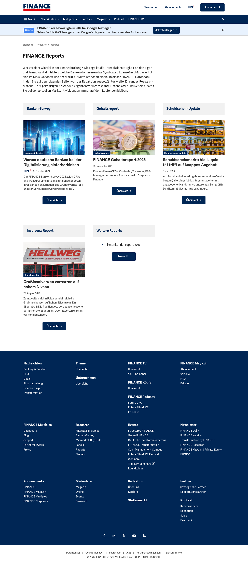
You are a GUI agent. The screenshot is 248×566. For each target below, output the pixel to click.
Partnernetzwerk (33, 445)
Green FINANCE (138, 435)
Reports (80, 449)
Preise (27, 449)
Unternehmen (86, 378)
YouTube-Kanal (137, 374)
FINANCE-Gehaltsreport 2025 (119, 159)
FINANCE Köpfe (139, 382)
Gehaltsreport (101, 153)
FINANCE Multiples (37, 425)
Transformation (32, 275)
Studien (80, 454)
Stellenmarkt (137, 500)
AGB (128, 552)
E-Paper (185, 383)
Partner (185, 481)
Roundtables (135, 468)
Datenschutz (73, 552)
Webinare (134, 459)
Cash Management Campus (145, 449)
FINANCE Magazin (194, 363)
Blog (26, 435)
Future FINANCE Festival (143, 454)
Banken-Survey (85, 435)
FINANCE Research (192, 445)
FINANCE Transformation (143, 445)
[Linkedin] (114, 536)
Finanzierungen (32, 388)
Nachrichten (32, 363)
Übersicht (53, 200)
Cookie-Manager (94, 552)
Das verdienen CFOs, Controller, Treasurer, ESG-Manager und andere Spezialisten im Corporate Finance (122, 175)
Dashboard (30, 430)
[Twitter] (124, 536)
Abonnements (173, 7)
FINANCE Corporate (35, 501)
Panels (80, 445)
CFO (26, 374)
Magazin (81, 487)
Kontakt (186, 500)
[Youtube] (134, 536)
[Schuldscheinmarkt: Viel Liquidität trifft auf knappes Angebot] (194, 137)
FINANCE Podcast (141, 397)
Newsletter (150, 7)
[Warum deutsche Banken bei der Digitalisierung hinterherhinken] (54, 137)
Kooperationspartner (193, 492)
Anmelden (211, 7)
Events (133, 425)
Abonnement (188, 369)
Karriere (133, 492)
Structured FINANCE (141, 430)
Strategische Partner (193, 487)
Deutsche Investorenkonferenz (147, 440)
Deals (27, 378)
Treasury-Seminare (140, 464)
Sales (183, 515)
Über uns (133, 487)
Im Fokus (133, 412)
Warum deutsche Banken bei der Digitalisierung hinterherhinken (52, 162)
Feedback (186, 520)
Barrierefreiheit (174, 552)
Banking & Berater (34, 153)
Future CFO (135, 402)
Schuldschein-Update (175, 153)
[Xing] (104, 536)
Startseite (28, 44)
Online (80, 492)
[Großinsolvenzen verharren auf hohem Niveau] (54, 259)
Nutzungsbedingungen (148, 552)
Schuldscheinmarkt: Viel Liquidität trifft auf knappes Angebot (192, 162)
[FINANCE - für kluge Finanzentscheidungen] (191, 6)
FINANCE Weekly (191, 435)
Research (42, 44)
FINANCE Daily (189, 430)
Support (28, 440)
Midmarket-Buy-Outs (88, 440)
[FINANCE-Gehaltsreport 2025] (124, 137)
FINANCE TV (137, 363)
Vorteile (185, 374)
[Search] (223, 19)
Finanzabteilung (33, 383)
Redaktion (135, 481)
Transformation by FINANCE (197, 440)
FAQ (183, 378)
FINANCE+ (30, 487)
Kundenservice (189, 506)
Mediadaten (84, 481)
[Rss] (144, 536)
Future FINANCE (138, 407)
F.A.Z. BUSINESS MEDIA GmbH (143, 557)
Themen (81, 363)
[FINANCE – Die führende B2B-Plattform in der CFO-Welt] (36, 7)
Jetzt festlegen (165, 30)
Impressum (115, 552)
